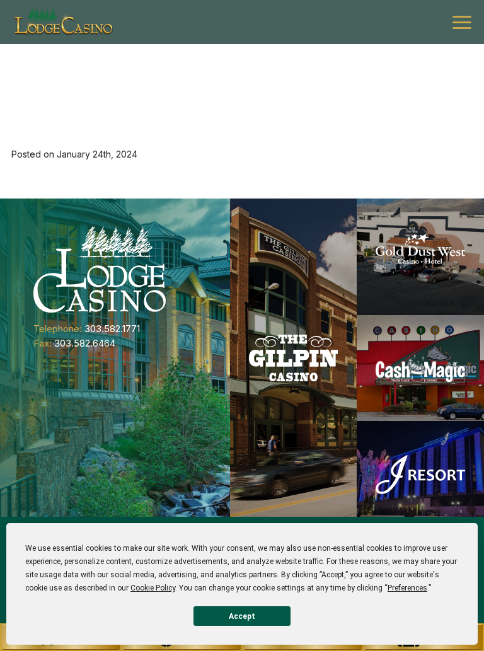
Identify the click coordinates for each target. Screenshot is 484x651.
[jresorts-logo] (420, 474)
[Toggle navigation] (461, 22)
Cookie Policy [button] (152, 588)
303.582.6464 (84, 343)
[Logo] (63, 22)
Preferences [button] (407, 588)
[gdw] (420, 257)
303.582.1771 (112, 329)
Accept (242, 616)
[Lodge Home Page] (99, 269)
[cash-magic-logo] (420, 368)
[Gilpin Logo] (293, 358)
